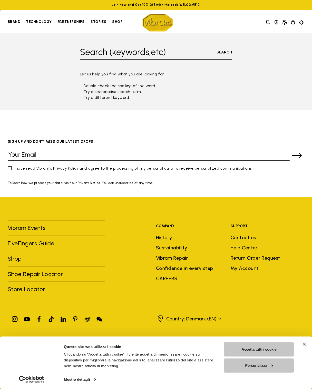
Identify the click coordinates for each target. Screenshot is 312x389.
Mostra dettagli (77, 379)
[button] (189, 319)
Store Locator (26, 289)
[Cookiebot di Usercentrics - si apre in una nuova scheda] (31, 379)
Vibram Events (26, 227)
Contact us (243, 237)
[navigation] (65, 22)
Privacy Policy (65, 168)
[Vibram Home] (157, 22)
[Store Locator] (276, 22)
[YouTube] (27, 318)
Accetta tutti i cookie (259, 349)
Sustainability (171, 248)
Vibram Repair (172, 258)
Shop (117, 22)
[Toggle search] (268, 22)
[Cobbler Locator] (285, 22)
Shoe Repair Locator (35, 273)
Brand (14, 22)
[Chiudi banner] (304, 344)
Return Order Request (255, 258)
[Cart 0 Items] (293, 22)
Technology (39, 22)
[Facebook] (39, 318)
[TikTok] (51, 318)
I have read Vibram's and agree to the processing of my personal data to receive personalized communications (133, 168)
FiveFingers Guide (32, 243)
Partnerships (71, 22)
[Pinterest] (75, 318)
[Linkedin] (63, 318)
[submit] (297, 155)
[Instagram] (15, 318)
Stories (98, 22)
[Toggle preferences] (301, 22)
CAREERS (166, 278)
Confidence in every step (184, 268)
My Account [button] (245, 268)
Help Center (244, 248)
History (164, 237)
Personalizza (256, 365)
